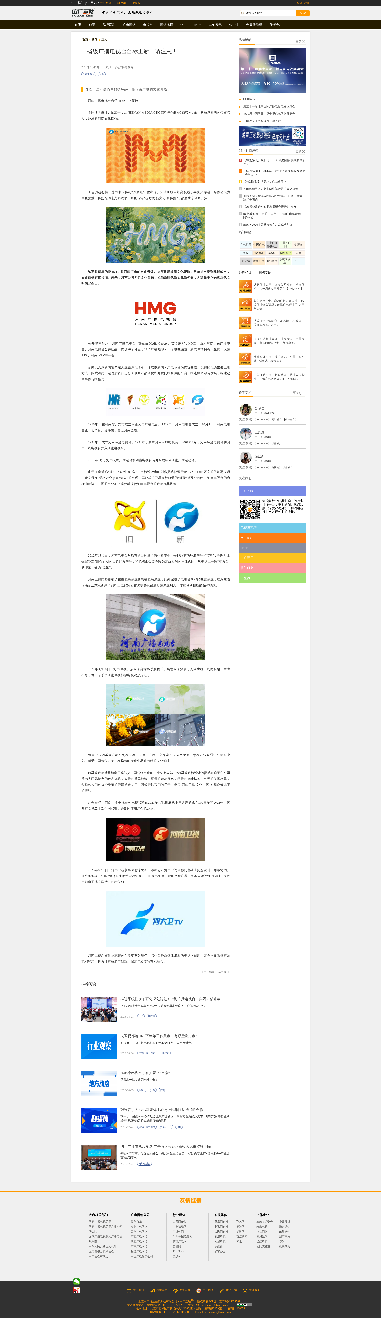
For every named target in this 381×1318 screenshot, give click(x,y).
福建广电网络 (139, 1251)
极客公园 (220, 1251)
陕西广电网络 (139, 1241)
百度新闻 (241, 1236)
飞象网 (240, 1221)
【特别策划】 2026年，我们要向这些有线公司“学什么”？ (274, 173)
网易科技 (220, 1241)
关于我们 (138, 1290)
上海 (141, 1016)
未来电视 (261, 1226)
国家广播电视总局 (100, 1221)
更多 (298, 41)
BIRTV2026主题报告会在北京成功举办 (267, 224)
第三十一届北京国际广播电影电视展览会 (269, 106)
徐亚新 (260, 456)
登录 (299, 3)
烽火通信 (284, 1226)
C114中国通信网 (182, 1236)
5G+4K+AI (262, 419)
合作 (179, 1126)
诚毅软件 (284, 1231)
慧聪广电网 (180, 1241)
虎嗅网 (240, 1231)
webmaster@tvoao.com (215, 1305)
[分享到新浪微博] (76, 1290)
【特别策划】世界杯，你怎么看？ (265, 181)
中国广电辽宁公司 (142, 1256)
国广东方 (284, 1236)
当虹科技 (261, 1241)
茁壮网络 (261, 1231)
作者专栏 (276, 24)
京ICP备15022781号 (231, 1301)
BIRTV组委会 (264, 1221)
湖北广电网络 (139, 1226)
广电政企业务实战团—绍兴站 (262, 121)
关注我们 (254, 1290)
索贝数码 (261, 1236)
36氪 (239, 1241)
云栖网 (177, 1246)
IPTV (197, 24)
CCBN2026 (250, 99)
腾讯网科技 (221, 1226)
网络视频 (166, 24)
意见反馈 (231, 1290)
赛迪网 (240, 1226)
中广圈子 (208, 1290)
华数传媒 (284, 1221)
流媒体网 (178, 1231)
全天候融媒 (254, 24)
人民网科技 (221, 1231)
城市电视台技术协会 (101, 1251)
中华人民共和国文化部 (103, 1246)
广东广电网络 (139, 1246)
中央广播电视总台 (148, 1053)
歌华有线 (136, 1221)
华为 (284, 1241)
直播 (162, 1090)
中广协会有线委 (98, 1256)
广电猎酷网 (180, 1226)
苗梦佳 (260, 408)
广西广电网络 (139, 1236)
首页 (78, 24)
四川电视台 (144, 1163)
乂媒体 (177, 1256)
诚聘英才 (161, 1290)
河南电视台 (89, 74)
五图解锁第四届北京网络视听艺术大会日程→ (272, 188)
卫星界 (136, 3)
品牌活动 (109, 24)
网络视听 (277, 419)
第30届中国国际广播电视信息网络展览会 (269, 113)
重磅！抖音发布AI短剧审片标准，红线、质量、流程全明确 (274, 198)
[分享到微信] (76, 1281)
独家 (92, 24)
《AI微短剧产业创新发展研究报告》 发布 (269, 206)
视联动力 (284, 1246)
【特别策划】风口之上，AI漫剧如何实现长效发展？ (274, 162)
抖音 (152, 1090)
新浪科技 (220, 1236)
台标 (101, 74)
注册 (307, 3)
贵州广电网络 (139, 1231)
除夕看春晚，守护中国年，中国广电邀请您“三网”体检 (274, 215)
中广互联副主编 (265, 413)
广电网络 (129, 24)
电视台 (148, 24)
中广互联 (105, 3)
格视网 (121, 3)
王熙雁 (260, 432)
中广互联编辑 (263, 437)
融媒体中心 (166, 1126)
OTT (183, 24)
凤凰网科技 (221, 1221)
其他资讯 (215, 24)
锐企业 (234, 24)
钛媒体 (219, 1246)
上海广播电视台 (147, 1126)
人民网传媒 (180, 1221)
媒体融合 (290, 419)
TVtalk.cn (178, 1251)
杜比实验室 (263, 1246)
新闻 (95, 39)
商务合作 (184, 1290)
